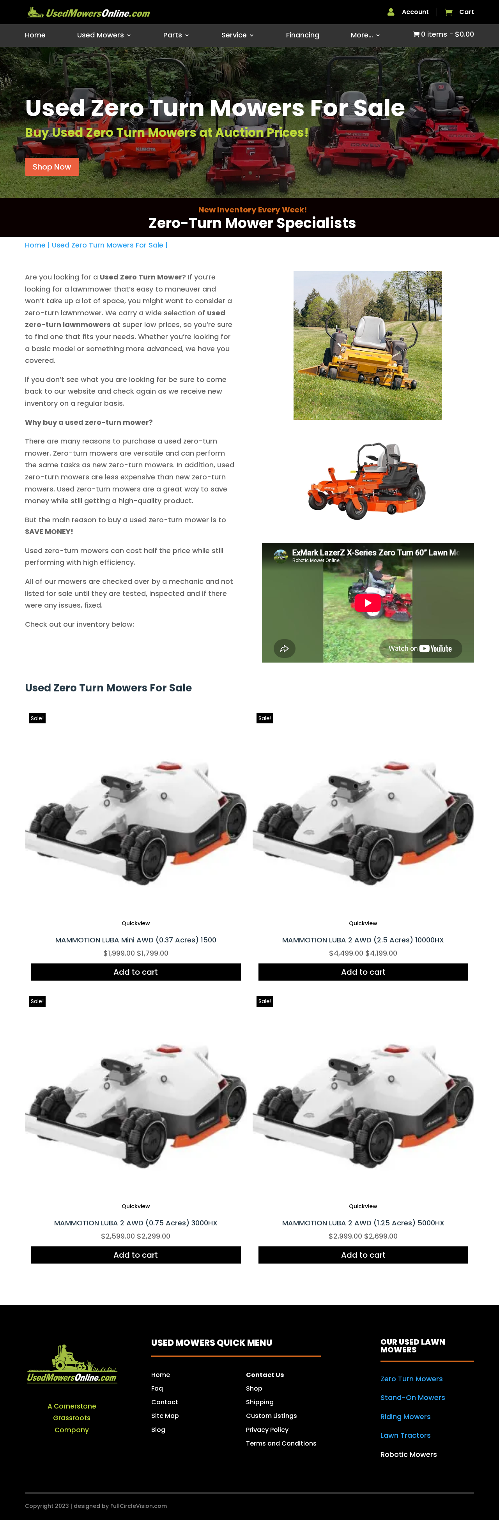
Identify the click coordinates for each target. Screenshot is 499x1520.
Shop (254, 1388)
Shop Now (52, 166)
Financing (302, 36)
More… (362, 36)
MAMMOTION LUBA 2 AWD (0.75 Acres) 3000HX (136, 1223)
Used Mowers (100, 36)
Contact (164, 1402)
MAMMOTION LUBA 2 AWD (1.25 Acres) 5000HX (363, 1223)
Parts (172, 36)
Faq (157, 1388)
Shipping (260, 1402)
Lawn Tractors (405, 1435)
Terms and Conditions (281, 1443)
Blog (158, 1429)
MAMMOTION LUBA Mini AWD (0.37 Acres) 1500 (135, 940)
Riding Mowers (405, 1416)
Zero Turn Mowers (411, 1379)
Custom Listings (271, 1415)
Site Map (165, 1415)
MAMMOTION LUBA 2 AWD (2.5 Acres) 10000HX (363, 940)
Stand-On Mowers (412, 1397)
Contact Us (265, 1374)
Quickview (136, 923)
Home (35, 36)
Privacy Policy (267, 1429)
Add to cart (135, 972)
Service (234, 36)
